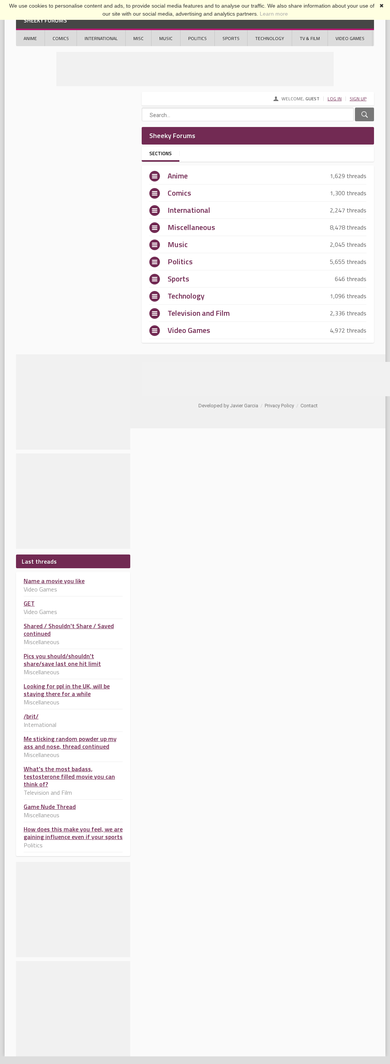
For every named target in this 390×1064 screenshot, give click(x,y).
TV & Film (310, 38)
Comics (61, 38)
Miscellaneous (191, 227)
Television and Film (199, 313)
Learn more (274, 14)
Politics (197, 38)
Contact (309, 405)
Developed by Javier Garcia (228, 405)
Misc (138, 38)
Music (166, 38)
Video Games (350, 38)
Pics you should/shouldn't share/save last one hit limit (62, 659)
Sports (231, 38)
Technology (269, 38)
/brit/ (31, 716)
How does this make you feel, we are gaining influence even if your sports (73, 833)
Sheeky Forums (45, 20)
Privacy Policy (279, 405)
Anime (30, 38)
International (101, 38)
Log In (335, 98)
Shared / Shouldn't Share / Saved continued (69, 629)
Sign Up (358, 98)
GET (29, 603)
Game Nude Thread (50, 806)
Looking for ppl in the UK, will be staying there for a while (67, 689)
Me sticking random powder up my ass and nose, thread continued (70, 742)
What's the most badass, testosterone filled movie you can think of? (69, 776)
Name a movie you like (54, 580)
